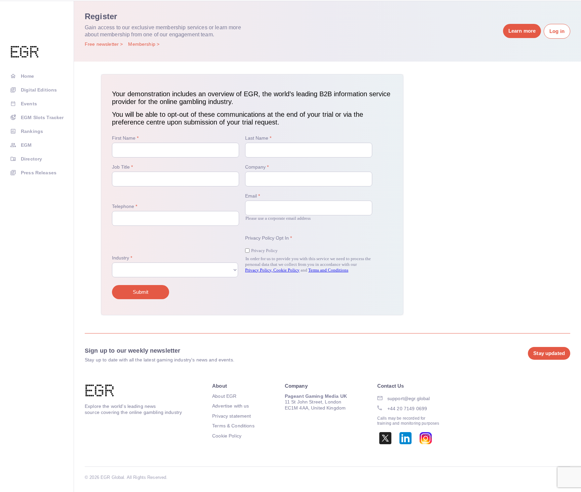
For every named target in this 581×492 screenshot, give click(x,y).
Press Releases (38, 172)
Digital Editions (39, 90)
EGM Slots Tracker (42, 117)
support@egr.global (408, 398)
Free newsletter (102, 44)
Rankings (32, 131)
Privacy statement (231, 416)
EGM (26, 145)
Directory (31, 159)
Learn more (522, 31)
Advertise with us (230, 406)
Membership (142, 44)
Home (27, 76)
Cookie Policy (226, 435)
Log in (557, 31)
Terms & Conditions (233, 425)
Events (29, 103)
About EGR (224, 396)
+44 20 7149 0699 (407, 408)
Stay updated (549, 353)
